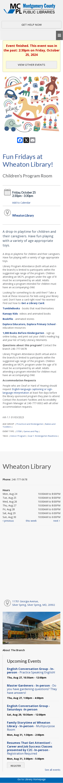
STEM (19, 431)
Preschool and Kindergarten (29, 424)
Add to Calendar (21, 202)
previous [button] (9, 520)
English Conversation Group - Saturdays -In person (28, 707)
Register (16, 765)
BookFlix (8, 319)
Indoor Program (18, 436)
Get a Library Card (32, 303)
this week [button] (31, 520)
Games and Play (30, 431)
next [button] (56, 520)
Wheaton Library (23, 215)
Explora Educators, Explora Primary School (29, 324)
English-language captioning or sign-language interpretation (28, 390)
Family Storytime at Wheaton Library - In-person (31, 726)
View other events (31, 64)
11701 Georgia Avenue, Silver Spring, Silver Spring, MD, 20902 (33, 603)
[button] (59, 35)
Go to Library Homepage (32, 779)
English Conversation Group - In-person (31, 670)
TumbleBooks (11, 308)
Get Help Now (32, 24)
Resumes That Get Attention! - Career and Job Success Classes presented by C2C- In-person (29, 748)
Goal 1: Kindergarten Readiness (42, 436)
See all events (52, 769)
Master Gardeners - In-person (32, 688)
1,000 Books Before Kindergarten (23, 333)
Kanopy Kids (10, 313)
